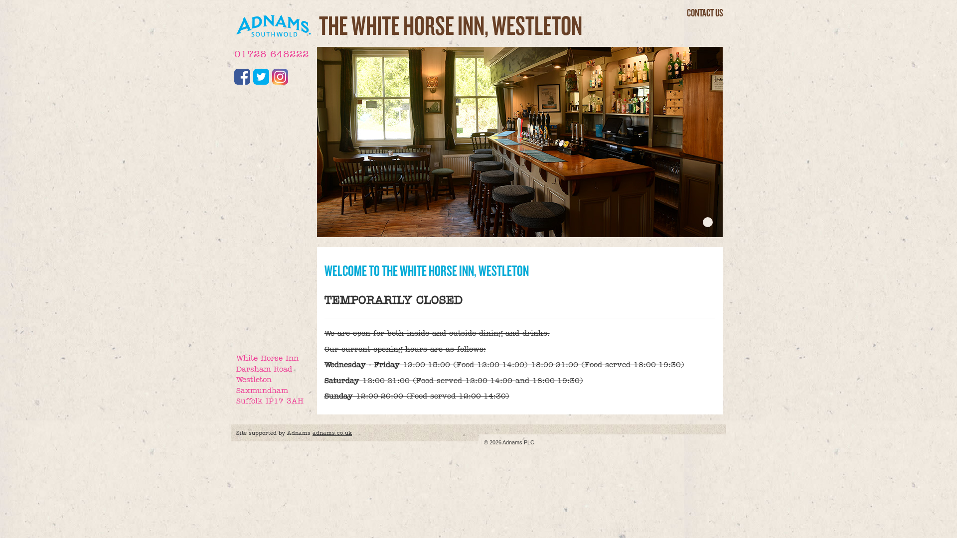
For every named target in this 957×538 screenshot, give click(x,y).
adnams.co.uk (332, 432)
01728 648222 (271, 54)
